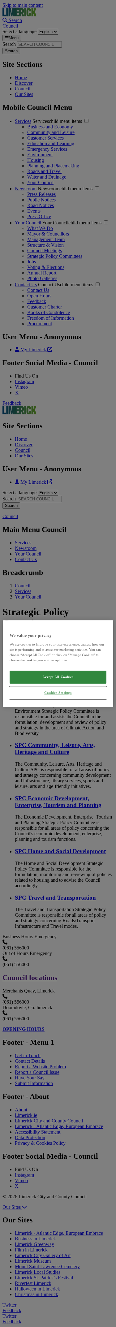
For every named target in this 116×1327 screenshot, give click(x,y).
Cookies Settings (57, 692)
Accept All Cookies (57, 677)
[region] (58, 663)
